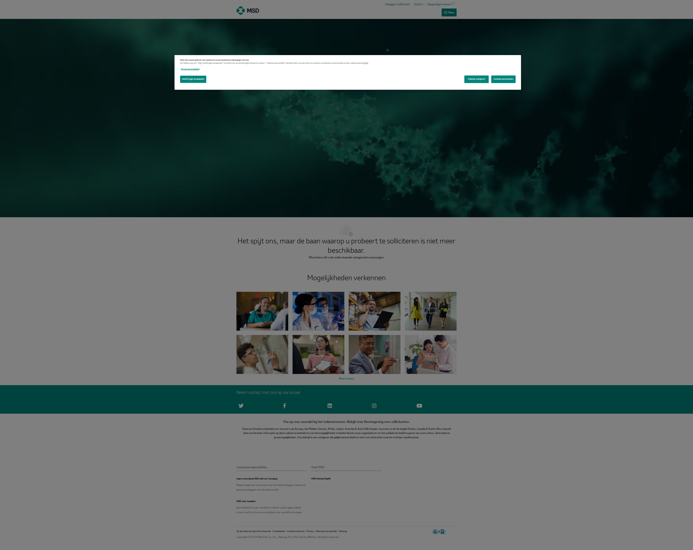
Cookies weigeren (476, 79)
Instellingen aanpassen (193, 79)
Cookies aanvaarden (503, 79)
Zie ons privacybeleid (190, 69)
